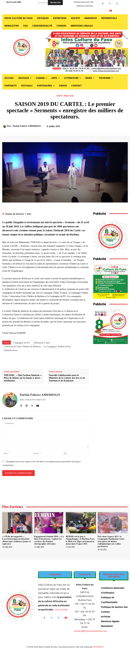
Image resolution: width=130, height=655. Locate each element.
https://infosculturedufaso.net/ (33, 399)
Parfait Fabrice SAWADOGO (27, 126)
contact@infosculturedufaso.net (90, 631)
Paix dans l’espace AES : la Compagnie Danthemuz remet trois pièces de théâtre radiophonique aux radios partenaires (111, 541)
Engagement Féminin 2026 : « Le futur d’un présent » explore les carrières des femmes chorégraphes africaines (49, 540)
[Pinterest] (52, 361)
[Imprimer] (67, 361)
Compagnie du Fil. (21, 342)
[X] (117, 3)
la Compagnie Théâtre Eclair (57, 346)
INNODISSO (98, 647)
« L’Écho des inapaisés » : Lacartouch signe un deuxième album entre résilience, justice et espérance (16, 540)
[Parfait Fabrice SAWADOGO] (5, 126)
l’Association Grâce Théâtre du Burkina (22, 346)
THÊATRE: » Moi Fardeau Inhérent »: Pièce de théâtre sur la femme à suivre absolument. (23, 378)
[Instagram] (110, 3)
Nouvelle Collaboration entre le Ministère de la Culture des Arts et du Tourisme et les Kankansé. (67, 378)
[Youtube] (111, 11)
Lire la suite (61, 609)
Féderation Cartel (42, 342)
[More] (117, 128)
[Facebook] (103, 3)
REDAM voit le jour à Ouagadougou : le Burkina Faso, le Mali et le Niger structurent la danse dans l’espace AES (80, 540)
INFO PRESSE (65, 96)
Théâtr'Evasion (11, 350)
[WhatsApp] (60, 361)
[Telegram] (74, 361)
